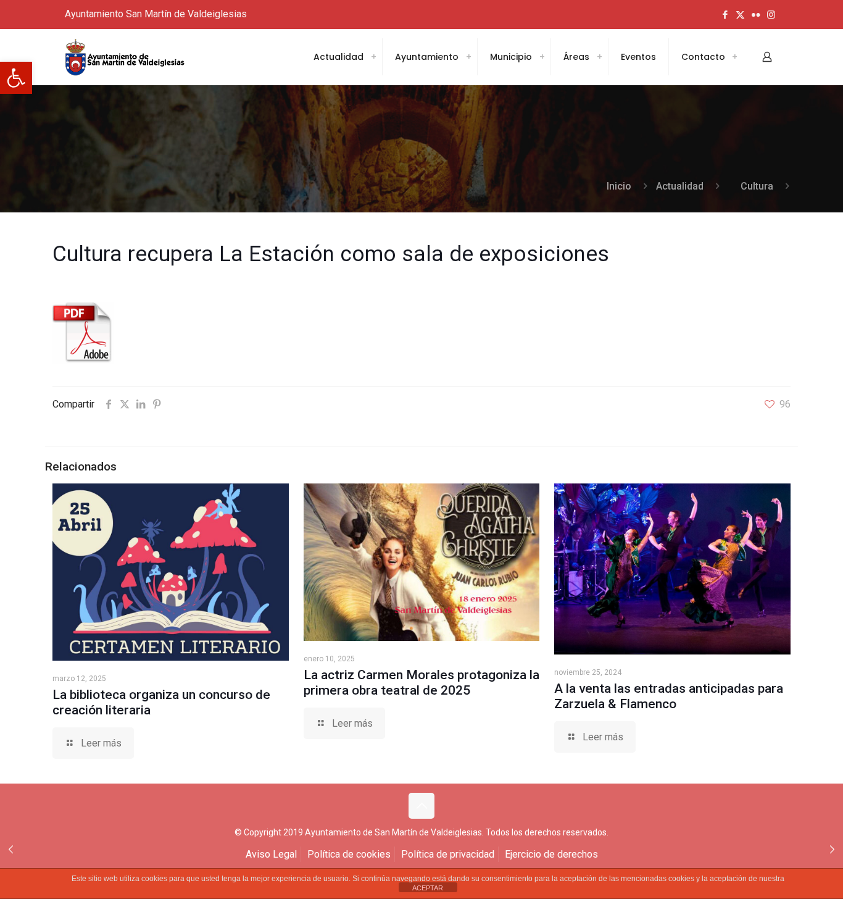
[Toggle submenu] (373, 57)
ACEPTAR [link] (427, 888)
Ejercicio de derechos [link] (551, 854)
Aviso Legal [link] (271, 854)
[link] (16, 78)
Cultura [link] (757, 186)
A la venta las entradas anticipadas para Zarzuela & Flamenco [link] (668, 696)
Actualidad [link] (680, 186)
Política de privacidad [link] (447, 854)
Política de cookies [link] (349, 854)
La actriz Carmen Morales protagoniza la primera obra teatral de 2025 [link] (421, 682)
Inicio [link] (619, 186)
